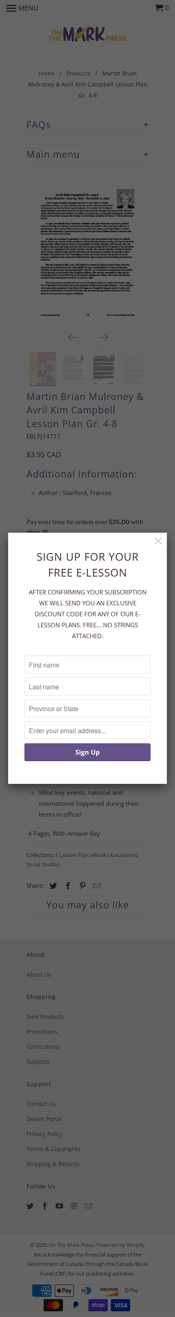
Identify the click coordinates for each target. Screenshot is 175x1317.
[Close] (158, 541)
